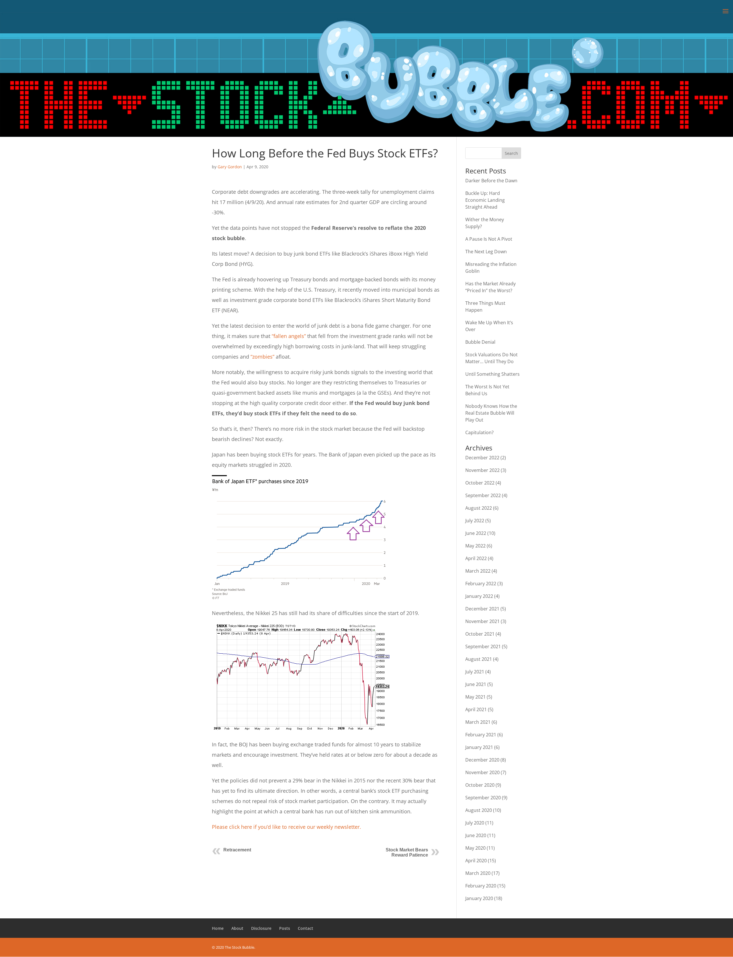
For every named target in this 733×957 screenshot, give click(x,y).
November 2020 (482, 772)
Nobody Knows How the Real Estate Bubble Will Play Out (491, 413)
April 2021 (476, 709)
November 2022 (482, 470)
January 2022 (479, 596)
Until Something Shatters (492, 374)
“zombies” (262, 356)
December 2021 (482, 609)
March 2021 (477, 722)
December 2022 (482, 457)
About (237, 928)
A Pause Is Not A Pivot (488, 239)
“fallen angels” (289, 336)
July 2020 (474, 823)
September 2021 (483, 646)
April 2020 (476, 860)
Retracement (237, 849)
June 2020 (475, 835)
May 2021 (475, 697)
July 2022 (474, 520)
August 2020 (478, 810)
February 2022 (480, 583)
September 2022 (483, 495)
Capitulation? (479, 432)
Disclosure (261, 928)
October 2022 (479, 483)
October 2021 (479, 634)
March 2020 (477, 873)
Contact (305, 928)
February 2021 (480, 734)
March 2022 (477, 571)
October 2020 (479, 785)
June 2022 (475, 533)
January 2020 (479, 898)
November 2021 (482, 621)
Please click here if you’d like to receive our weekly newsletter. (286, 826)
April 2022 (476, 558)
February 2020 (480, 886)
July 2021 (474, 672)
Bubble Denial (480, 342)
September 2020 (483, 797)
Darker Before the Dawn (491, 180)
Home (218, 928)
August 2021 (478, 659)
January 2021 (479, 747)
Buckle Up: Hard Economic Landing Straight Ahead (485, 200)
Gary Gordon (230, 166)
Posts (284, 928)
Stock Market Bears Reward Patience (407, 852)
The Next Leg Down (486, 251)
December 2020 (482, 760)
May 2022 (475, 546)
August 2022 (478, 508)
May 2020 (475, 848)
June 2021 (475, 684)
